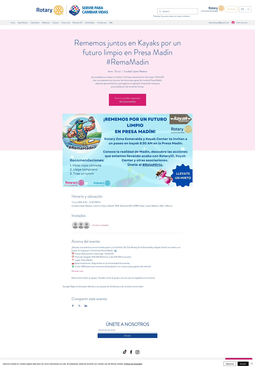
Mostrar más (77, 271)
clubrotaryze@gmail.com (219, 22)
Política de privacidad (133, 363)
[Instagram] (137, 352)
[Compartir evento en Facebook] (73, 306)
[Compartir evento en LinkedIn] (86, 306)
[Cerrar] (251, 364)
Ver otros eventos (127, 101)
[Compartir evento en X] (79, 306)
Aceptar (243, 363)
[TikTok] (124, 352)
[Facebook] (131, 352)
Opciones (230, 363)
